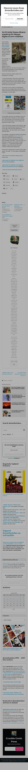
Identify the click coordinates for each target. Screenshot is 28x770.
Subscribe (20, 19)
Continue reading (14, 23)
